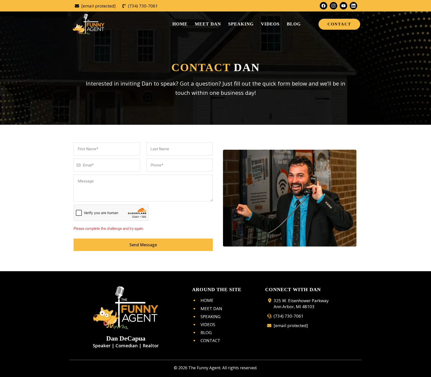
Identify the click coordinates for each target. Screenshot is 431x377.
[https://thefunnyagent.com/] (125, 307)
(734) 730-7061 (143, 6)
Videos (208, 324)
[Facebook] (323, 5)
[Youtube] (343, 5)
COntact (210, 340)
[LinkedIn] (353, 5)
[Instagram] (333, 5)
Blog (206, 332)
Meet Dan (211, 308)
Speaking (210, 316)
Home (207, 300)
